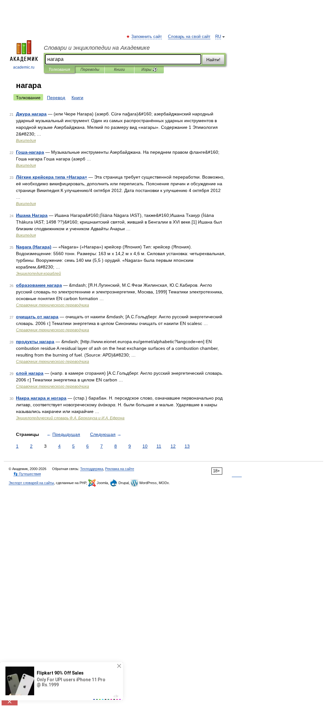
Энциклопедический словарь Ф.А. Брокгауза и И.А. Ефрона (70, 418)
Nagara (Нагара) (33, 246)
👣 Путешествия (27, 474)
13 (187, 446)
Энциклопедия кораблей (38, 273)
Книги (119, 69)
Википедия (26, 140)
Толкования (59, 69)
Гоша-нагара (30, 152)
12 (173, 446)
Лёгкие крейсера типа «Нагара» (51, 177)
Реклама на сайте (119, 469)
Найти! (213, 59)
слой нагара (29, 373)
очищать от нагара (37, 316)
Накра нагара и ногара (41, 398)
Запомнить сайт (147, 36)
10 (145, 446)
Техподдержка (91, 469)
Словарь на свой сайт (189, 36)
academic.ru (23, 67)
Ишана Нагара (32, 215)
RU (218, 36)
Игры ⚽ (149, 69)
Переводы (89, 69)
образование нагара (39, 285)
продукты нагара (35, 341)
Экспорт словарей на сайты (31, 483)
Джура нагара (31, 113)
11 (158, 446)
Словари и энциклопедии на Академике (97, 48)
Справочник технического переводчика (52, 305)
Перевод (56, 97)
